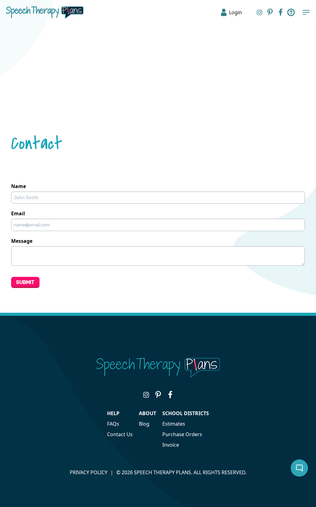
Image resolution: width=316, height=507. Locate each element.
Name (18, 186)
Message (21, 241)
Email (18, 213)
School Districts (185, 413)
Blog (144, 423)
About (147, 413)
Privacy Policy (88, 472)
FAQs (113, 423)
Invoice (170, 444)
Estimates (173, 423)
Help (113, 413)
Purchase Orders (182, 434)
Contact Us (120, 434)
